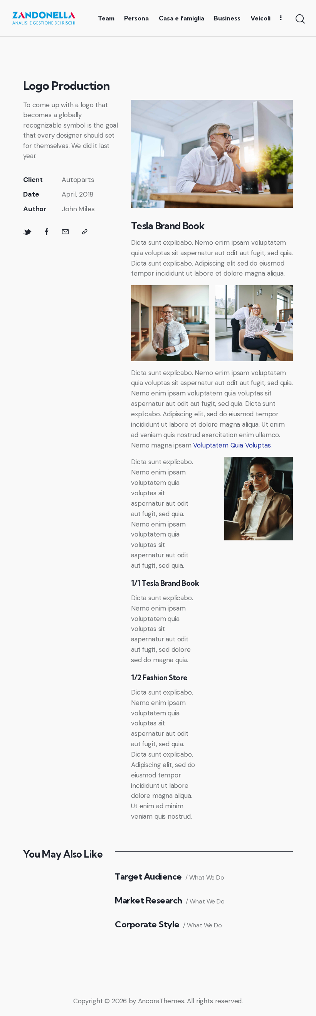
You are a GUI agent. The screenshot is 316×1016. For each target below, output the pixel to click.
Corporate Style (147, 924)
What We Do (206, 877)
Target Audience (148, 876)
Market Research (148, 900)
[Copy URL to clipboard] (84, 232)
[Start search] (299, 19)
